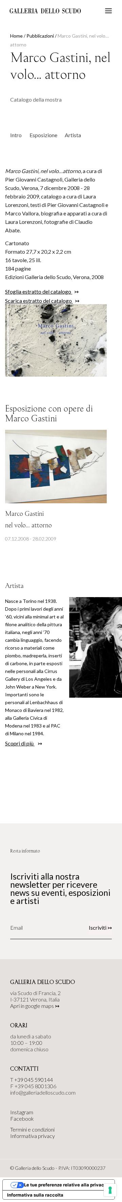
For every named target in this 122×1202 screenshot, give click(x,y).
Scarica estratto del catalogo (39, 300)
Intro (16, 135)
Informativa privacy (32, 1136)
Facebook (22, 1118)
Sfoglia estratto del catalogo (38, 291)
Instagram (21, 1112)
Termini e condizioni (32, 1129)
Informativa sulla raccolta (35, 1195)
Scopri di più (20, 743)
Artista (73, 135)
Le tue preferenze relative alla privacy (65, 1184)
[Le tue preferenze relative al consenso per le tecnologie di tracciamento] (110, 1190)
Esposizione (43, 135)
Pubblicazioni (40, 36)
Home (16, 36)
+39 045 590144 (33, 1079)
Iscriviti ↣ (100, 927)
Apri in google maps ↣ (34, 1006)
